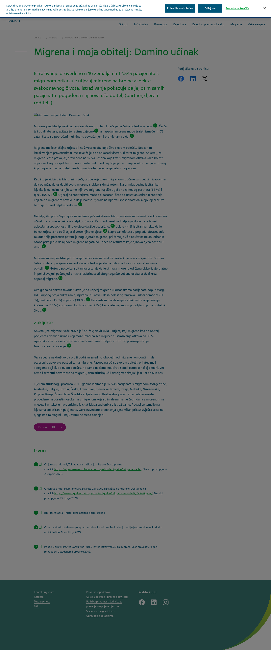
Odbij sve (210, 8)
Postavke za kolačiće (237, 8)
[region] (135, 9)
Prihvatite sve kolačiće (180, 8)
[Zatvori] (264, 8)
